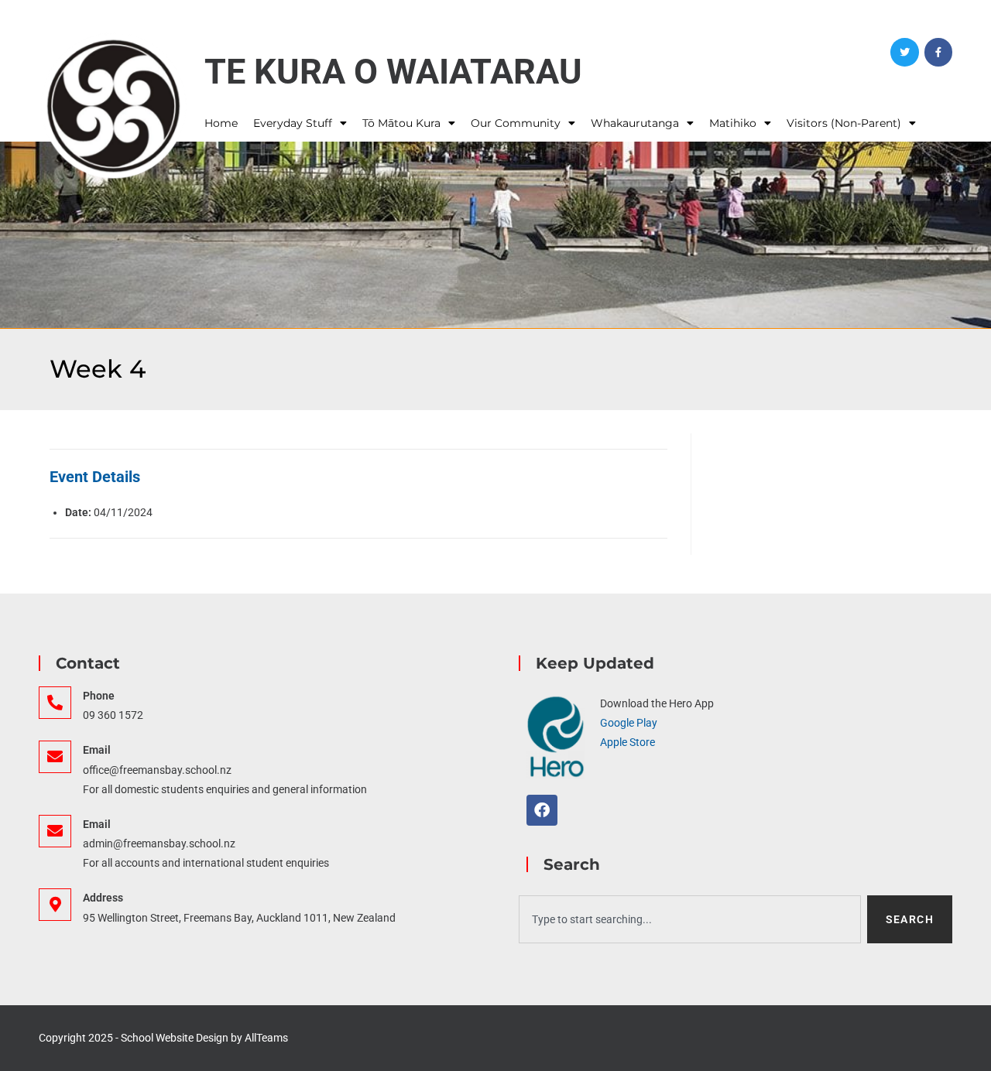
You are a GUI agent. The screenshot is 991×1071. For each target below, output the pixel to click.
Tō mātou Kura (401, 123)
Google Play (628, 723)
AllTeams (266, 1038)
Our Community (516, 123)
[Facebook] (938, 52)
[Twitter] (904, 52)
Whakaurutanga (635, 123)
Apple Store (627, 742)
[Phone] (55, 702)
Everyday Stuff (292, 123)
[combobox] (690, 919)
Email (97, 750)
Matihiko (732, 123)
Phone (99, 695)
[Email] (55, 757)
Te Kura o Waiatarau (393, 71)
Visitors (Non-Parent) (844, 123)
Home (221, 123)
